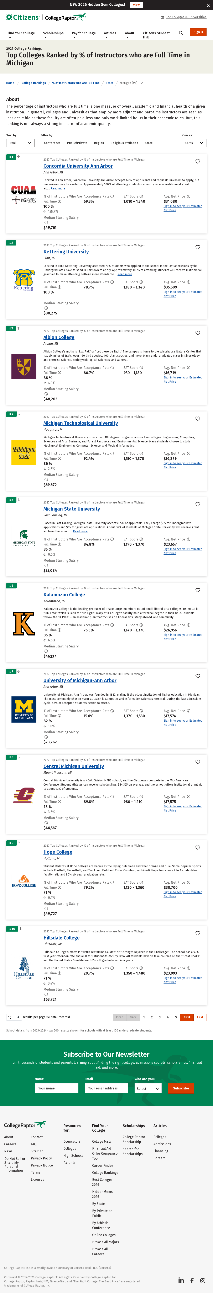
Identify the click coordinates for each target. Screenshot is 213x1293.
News (8, 1151)
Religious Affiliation (124, 143)
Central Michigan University (73, 766)
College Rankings (34, 83)
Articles (110, 33)
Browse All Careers (100, 1251)
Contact (37, 1137)
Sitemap (37, 1151)
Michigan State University (71, 509)
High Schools (73, 1156)
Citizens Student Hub (156, 35)
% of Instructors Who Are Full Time (76, 83)
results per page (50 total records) (46, 1017)
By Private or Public (102, 1213)
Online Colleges (104, 1235)
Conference (52, 143)
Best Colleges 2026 (102, 1182)
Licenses (37, 1179)
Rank (13, 143)
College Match (103, 1141)
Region (99, 143)
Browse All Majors (105, 1242)
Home (10, 83)
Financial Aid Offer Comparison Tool (106, 1153)
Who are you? (145, 1079)
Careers (10, 1144)
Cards (189, 143)
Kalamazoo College (64, 595)
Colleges (69, 1149)
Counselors (71, 1141)
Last (200, 1017)
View (136, 5)
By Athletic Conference (101, 1225)
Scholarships (53, 33)
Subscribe (181, 1088)
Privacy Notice (42, 1165)
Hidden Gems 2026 (102, 1194)
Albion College (58, 337)
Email (89, 1079)
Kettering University (66, 252)
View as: (187, 135)
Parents (69, 1163)
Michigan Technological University (80, 423)
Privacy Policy (41, 1158)
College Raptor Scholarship (134, 1139)
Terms (35, 1172)
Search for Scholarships (133, 1151)
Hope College (57, 852)
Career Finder (102, 1166)
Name (39, 1079)
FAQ (33, 1144)
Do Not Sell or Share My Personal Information (14, 1165)
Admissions (162, 1144)
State (110, 83)
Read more (58, 188)
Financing (161, 1151)
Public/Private (77, 143)
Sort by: (11, 135)
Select (141, 1088)
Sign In (198, 32)
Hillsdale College (61, 938)
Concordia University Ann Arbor (78, 166)
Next (187, 1017)
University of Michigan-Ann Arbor (79, 680)
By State (98, 1204)
